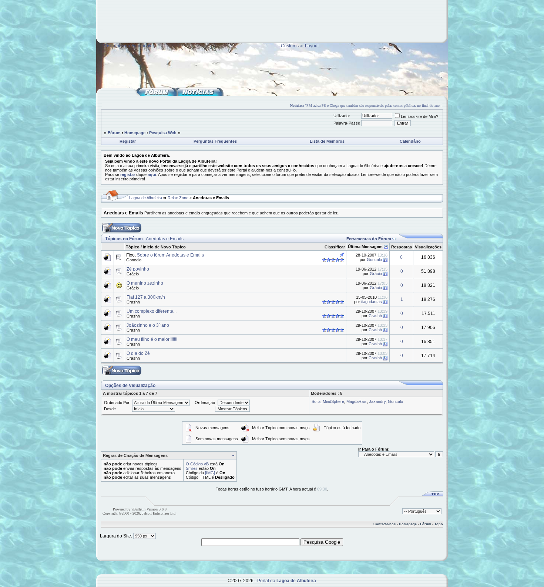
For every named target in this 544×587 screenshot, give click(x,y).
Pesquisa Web (163, 132)
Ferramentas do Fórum (368, 239)
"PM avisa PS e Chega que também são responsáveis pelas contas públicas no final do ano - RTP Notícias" (379, 106)
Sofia (316, 401)
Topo (438, 524)
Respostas (401, 247)
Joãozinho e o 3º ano (148, 325)
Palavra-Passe (346, 123)
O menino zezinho (145, 283)
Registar (128, 141)
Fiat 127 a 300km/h (146, 297)
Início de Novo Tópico (164, 247)
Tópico (133, 247)
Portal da (286, 580)
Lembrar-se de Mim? (419, 116)
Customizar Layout (300, 45)
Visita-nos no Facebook (127, 45)
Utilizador (341, 115)
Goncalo (133, 260)
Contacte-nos (384, 524)
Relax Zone (178, 198)
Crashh (133, 302)
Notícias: (291, 106)
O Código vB (197, 464)
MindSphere (333, 401)
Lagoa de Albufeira (145, 198)
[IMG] (210, 473)
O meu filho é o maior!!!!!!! (152, 339)
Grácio (133, 274)
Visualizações (428, 247)
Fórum (114, 132)
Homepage (134, 132)
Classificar (335, 247)
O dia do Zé (138, 353)
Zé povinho (138, 269)
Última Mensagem (365, 246)
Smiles (192, 468)
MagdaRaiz (356, 401)
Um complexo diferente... (152, 311)
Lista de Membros (327, 141)
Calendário (410, 141)
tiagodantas (371, 301)
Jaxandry (377, 401)
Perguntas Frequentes (215, 141)
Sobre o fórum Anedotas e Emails (170, 255)
